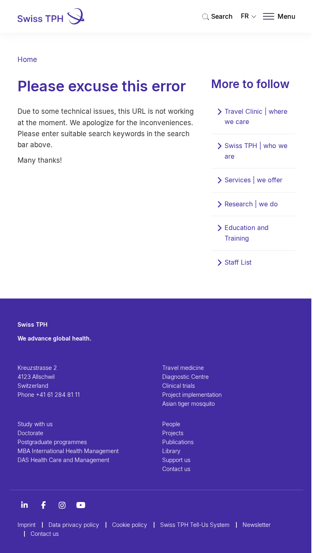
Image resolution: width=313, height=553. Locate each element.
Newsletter (256, 524)
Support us (176, 459)
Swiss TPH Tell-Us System (194, 524)
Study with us (35, 423)
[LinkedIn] (24, 505)
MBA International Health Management (68, 450)
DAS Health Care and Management (63, 459)
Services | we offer (253, 180)
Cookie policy (129, 524)
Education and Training (247, 232)
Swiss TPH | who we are (256, 151)
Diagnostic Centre (185, 376)
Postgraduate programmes (52, 441)
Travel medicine (183, 367)
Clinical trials (178, 385)
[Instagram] (62, 505)
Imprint (26, 524)
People (171, 423)
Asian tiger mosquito (188, 403)
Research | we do (251, 204)
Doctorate (30, 432)
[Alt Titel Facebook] (43, 505)
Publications (178, 441)
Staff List (238, 262)
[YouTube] (81, 505)
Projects (172, 432)
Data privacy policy (73, 524)
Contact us (176, 468)
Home (27, 59)
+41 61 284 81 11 (58, 394)
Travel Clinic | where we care (256, 116)
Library (171, 450)
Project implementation (192, 394)
